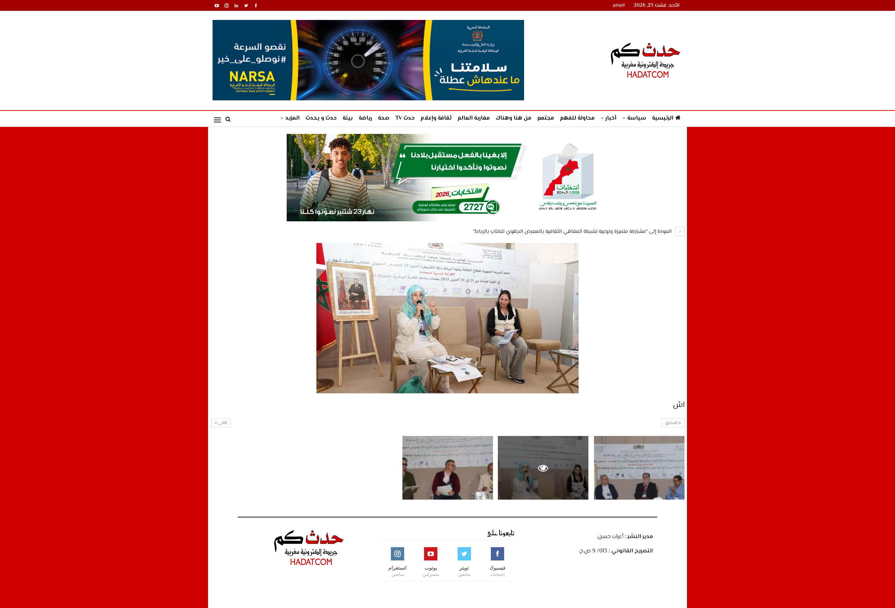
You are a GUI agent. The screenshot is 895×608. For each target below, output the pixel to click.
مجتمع (545, 118)
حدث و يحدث (321, 118)
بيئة (348, 118)
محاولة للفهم (577, 118)
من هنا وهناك (513, 118)
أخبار (611, 118)
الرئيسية (662, 118)
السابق (672, 423)
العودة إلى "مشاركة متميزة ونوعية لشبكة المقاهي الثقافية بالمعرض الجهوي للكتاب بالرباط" (573, 232)
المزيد (292, 118)
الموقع (619, 5)
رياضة (365, 118)
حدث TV (405, 118)
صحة (383, 118)
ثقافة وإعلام (436, 118)
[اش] (639, 467)
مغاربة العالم (474, 118)
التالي (222, 423)
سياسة (636, 118)
